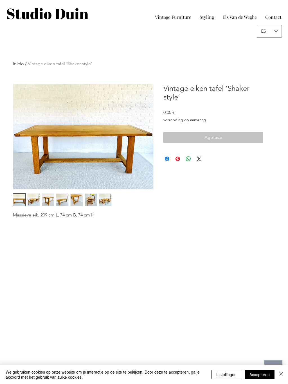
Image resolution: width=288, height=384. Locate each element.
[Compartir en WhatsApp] (188, 158)
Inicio (18, 63)
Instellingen (226, 374)
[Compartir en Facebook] (167, 158)
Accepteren (259, 374)
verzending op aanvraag (184, 119)
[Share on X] (199, 158)
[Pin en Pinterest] (177, 158)
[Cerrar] (281, 374)
